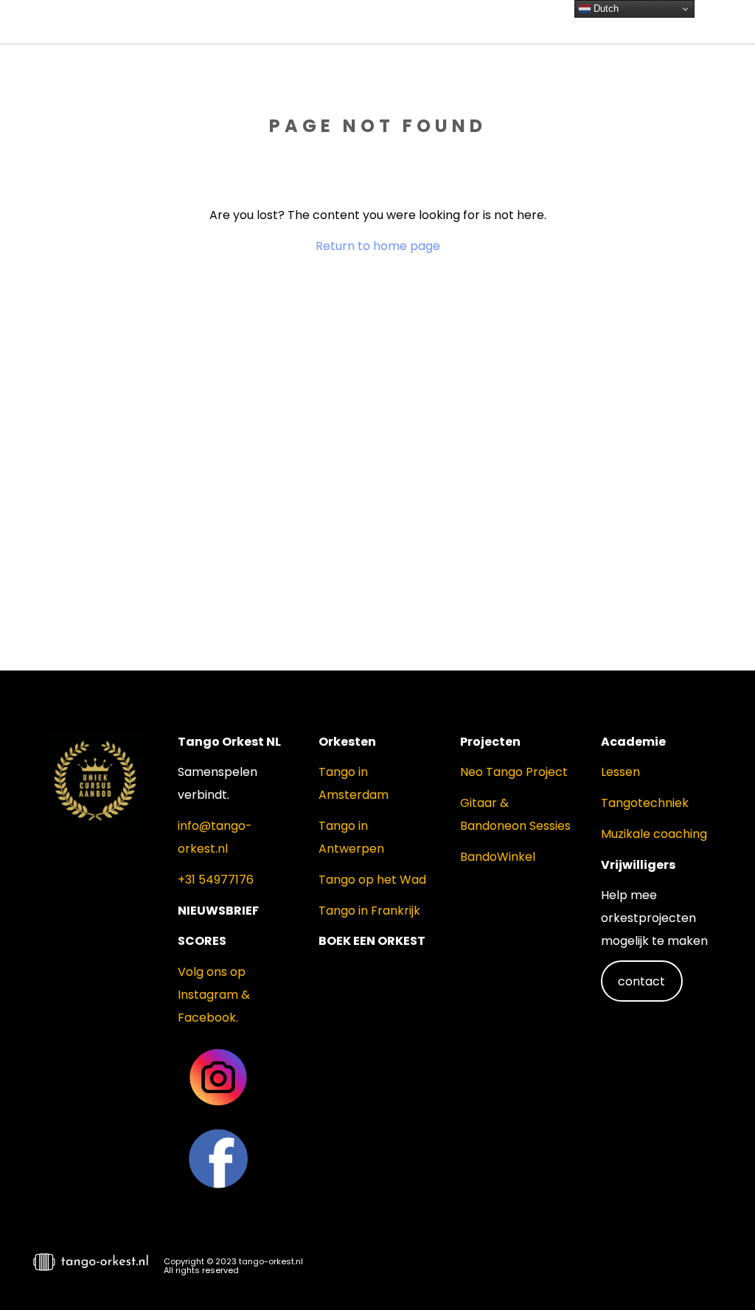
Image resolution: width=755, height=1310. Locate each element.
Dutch (605, 8)
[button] (718, 1270)
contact (641, 981)
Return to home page (378, 246)
